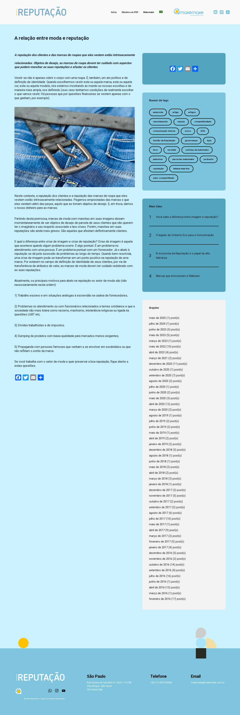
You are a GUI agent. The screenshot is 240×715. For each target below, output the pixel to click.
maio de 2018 (157, 467)
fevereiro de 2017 (160, 541)
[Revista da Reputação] (41, 12)
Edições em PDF (130, 12)
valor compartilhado (163, 178)
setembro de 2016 (160, 570)
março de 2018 (158, 478)
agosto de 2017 (158, 513)
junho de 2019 (157, 427)
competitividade (202, 121)
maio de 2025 (157, 318)
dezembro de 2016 (160, 553)
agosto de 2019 (158, 415)
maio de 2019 (157, 432)
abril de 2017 (157, 530)
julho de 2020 (157, 387)
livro (155, 150)
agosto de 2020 (158, 381)
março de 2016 (158, 593)
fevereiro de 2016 (160, 599)
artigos (192, 112)
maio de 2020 (157, 398)
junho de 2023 (157, 329)
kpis (209, 140)
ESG (203, 131)
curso (188, 131)
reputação (158, 168)
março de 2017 (158, 536)
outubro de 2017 (159, 501)
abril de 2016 (157, 587)
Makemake (148, 12)
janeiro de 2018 (158, 484)
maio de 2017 (157, 524)
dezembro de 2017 (160, 490)
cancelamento (160, 121)
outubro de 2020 (159, 369)
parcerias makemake (183, 159)
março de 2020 (158, 409)
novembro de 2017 (160, 495)
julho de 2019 (157, 421)
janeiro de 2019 (158, 444)
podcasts (209, 159)
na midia (171, 150)
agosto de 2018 (158, 455)
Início (114, 12)
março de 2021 (158, 358)
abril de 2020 (157, 404)
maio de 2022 (157, 346)
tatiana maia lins (181, 168)
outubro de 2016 (159, 564)
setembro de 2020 (160, 375)
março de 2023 (158, 341)
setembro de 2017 (160, 507)
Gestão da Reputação (164, 140)
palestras (158, 159)
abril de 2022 (157, 352)
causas (181, 121)
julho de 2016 (157, 576)
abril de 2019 (157, 438)
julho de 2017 (157, 518)
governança (191, 140)
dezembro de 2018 (160, 449)
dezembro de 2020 (160, 363)
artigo (175, 112)
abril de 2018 (157, 472)
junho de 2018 (157, 461)
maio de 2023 (157, 335)
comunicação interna (164, 131)
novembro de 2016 (160, 558)
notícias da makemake (197, 150)
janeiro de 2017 (158, 547)
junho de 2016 (157, 581)
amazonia (158, 112)
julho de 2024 (157, 323)
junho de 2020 (157, 392)
